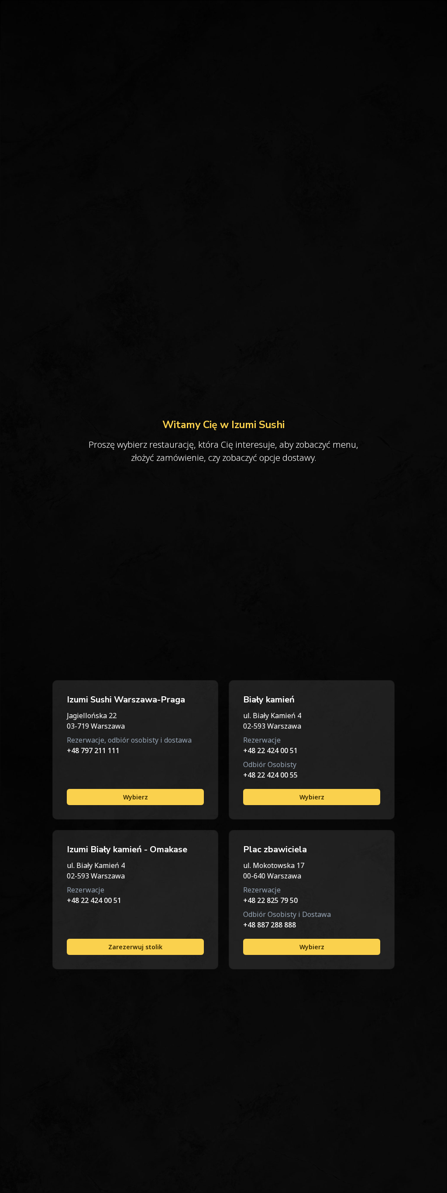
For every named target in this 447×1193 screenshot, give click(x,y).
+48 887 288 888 (269, 925)
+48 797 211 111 (93, 750)
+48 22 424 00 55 (270, 775)
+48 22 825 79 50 (270, 900)
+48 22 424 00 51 (270, 750)
